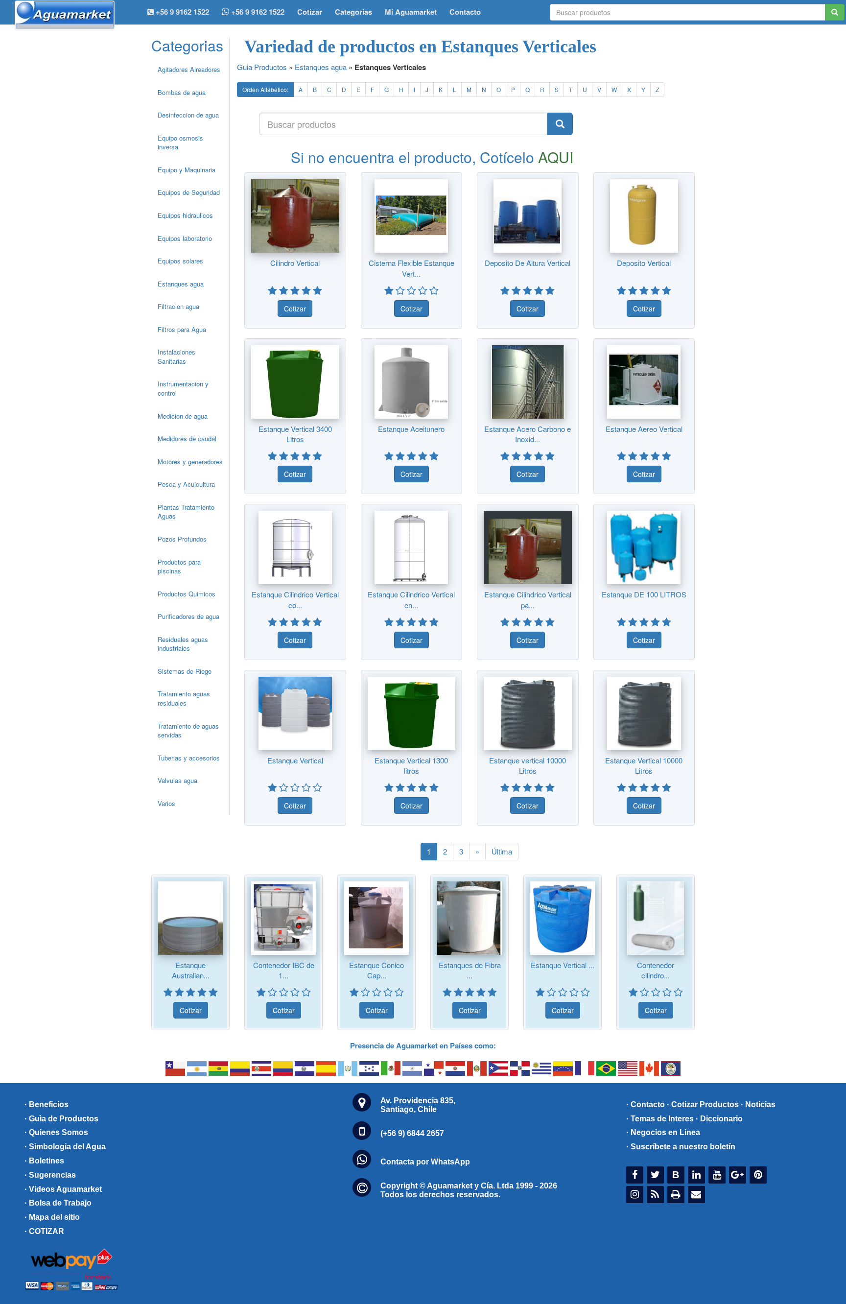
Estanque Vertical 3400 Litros (295, 434)
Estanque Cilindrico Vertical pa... (527, 599)
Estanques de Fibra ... (470, 970)
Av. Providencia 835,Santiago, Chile (417, 1105)
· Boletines (44, 1161)
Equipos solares (180, 260)
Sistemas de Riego (185, 671)
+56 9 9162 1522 (256, 11)
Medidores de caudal (187, 438)
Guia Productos (262, 67)
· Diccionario (719, 1118)
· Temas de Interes (660, 1118)
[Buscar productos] (560, 124)
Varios (166, 803)
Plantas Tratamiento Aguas (186, 511)
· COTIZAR (44, 1231)
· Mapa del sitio (52, 1217)
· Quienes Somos (56, 1132)
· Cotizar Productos (703, 1104)
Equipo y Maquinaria (186, 169)
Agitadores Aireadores (189, 69)
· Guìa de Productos (61, 1118)
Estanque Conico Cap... (376, 970)
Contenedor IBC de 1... (283, 970)
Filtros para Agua (182, 329)
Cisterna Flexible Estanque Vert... (411, 268)
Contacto (465, 11)
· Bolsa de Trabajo (58, 1203)
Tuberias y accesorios (189, 757)
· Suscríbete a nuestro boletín (680, 1146)
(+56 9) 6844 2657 (412, 1133)
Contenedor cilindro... (655, 970)
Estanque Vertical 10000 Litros (643, 765)
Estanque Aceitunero (411, 429)
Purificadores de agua (188, 616)
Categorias (353, 11)
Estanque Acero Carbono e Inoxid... (527, 434)
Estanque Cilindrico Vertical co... (295, 599)
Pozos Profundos (182, 539)
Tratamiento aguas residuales (184, 698)
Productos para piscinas (179, 566)
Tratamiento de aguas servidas (188, 730)
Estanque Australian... (191, 970)
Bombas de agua (182, 92)
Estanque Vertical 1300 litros (411, 765)
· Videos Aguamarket (63, 1189)
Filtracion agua (178, 306)
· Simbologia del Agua (65, 1146)
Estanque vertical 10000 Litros (527, 765)
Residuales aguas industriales (183, 644)
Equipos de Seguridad (189, 192)
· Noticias (758, 1104)
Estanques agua (181, 283)
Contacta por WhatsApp (425, 1162)
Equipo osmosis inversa (180, 142)
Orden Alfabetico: (265, 89)
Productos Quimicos (186, 593)
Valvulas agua (177, 780)
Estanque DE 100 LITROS (644, 594)
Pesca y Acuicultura (186, 484)
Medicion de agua (183, 416)
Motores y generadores (190, 461)
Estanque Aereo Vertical (644, 429)
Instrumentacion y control (183, 388)
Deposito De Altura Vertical (527, 263)
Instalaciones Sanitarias (176, 356)
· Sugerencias (50, 1175)
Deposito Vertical (644, 263)
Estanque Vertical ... (562, 965)
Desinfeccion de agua (188, 114)
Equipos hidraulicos (185, 215)
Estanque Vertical (295, 760)
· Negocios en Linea (663, 1132)
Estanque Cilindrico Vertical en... (411, 599)
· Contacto (645, 1104)
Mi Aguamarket (411, 11)
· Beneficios (46, 1104)
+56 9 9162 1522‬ (181, 11)
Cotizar (309, 11)
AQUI (555, 156)
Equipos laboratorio (185, 238)
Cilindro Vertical (295, 263)
